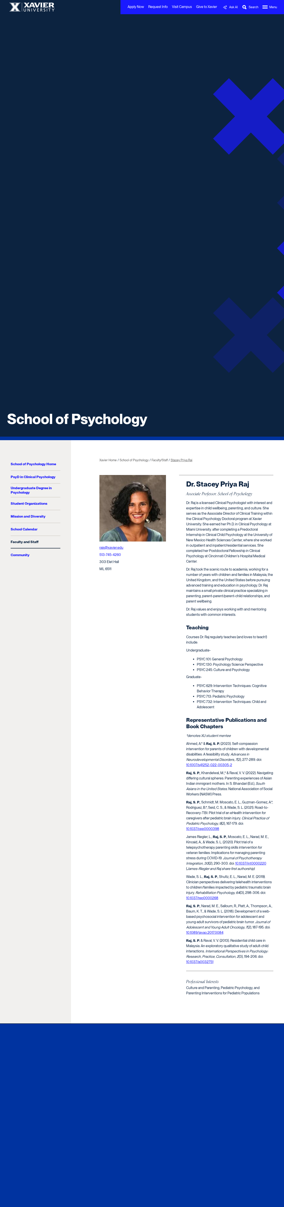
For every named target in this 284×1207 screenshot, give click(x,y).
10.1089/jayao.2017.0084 (204, 932)
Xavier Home (108, 460)
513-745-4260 (110, 555)
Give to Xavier (206, 7)
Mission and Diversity (28, 516)
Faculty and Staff (24, 542)
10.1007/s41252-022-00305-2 (209, 765)
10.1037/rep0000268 (202, 898)
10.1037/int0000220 (250, 863)
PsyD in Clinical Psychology (33, 477)
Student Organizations (29, 503)
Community (20, 555)
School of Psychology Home (33, 464)
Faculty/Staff (160, 460)
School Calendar (24, 529)
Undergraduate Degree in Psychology (31, 490)
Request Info (158, 7)
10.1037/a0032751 (199, 962)
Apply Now (136, 7)
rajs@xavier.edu (111, 548)
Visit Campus (182, 7)
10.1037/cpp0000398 (202, 829)
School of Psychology (77, 418)
